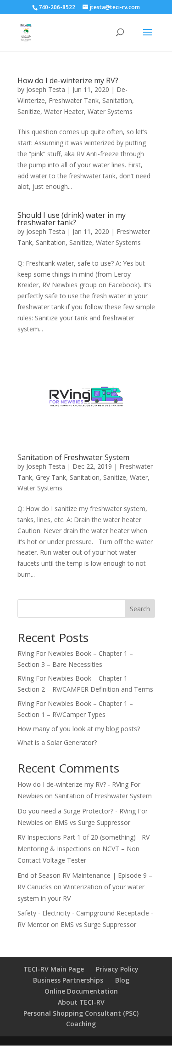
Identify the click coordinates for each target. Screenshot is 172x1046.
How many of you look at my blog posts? (78, 728)
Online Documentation (81, 991)
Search (140, 608)
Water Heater (64, 111)
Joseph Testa (45, 89)
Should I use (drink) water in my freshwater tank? (71, 218)
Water (139, 477)
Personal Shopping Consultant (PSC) (81, 1013)
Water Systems (110, 111)
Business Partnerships (68, 980)
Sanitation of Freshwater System (73, 457)
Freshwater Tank (74, 100)
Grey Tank (51, 477)
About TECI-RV (81, 1002)
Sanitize (28, 111)
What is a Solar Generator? (57, 742)
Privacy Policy (117, 969)
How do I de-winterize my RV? (67, 80)
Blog (122, 980)
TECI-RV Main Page (53, 969)
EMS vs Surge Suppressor (92, 822)
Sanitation (117, 100)
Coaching (81, 1023)
